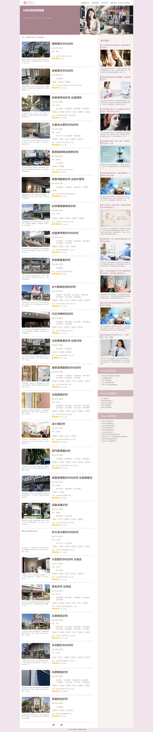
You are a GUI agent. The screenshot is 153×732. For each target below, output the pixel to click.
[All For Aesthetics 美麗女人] (29, 3)
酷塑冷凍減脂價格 (106, 407)
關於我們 (114, 3)
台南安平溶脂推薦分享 (107, 421)
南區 (35, 18)
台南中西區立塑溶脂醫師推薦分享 (110, 434)
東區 (30, 18)
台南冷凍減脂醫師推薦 (107, 382)
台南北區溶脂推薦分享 (107, 423)
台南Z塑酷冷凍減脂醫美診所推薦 (110, 376)
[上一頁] (53, 725)
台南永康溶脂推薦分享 (107, 428)
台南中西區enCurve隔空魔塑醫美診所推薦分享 (114, 436)
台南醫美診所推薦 (30, 37)
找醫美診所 (85, 3)
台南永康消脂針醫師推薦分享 (109, 439)
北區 (40, 18)
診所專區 (104, 3)
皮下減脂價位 (105, 398)
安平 (44, 18)
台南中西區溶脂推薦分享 (108, 425)
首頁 (23, 37)
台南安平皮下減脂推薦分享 (108, 441)
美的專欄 (95, 3)
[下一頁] (61, 725)
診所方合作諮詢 (124, 3)
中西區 (25, 18)
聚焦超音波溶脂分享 (107, 401)
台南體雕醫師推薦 (106, 378)
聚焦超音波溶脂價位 (107, 403)
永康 (49, 18)
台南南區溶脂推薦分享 (107, 432)
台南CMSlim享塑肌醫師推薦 (109, 384)
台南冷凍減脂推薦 (106, 380)
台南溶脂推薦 (40, 37)
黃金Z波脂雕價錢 (106, 405)
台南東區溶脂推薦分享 (107, 430)
